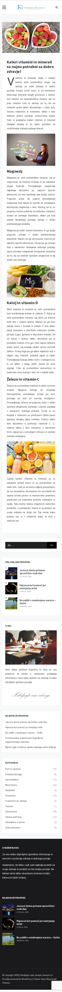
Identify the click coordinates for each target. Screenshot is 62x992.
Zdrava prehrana (13, 817)
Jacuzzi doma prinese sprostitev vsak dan (32, 572)
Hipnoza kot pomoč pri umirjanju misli (33, 587)
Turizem (9, 806)
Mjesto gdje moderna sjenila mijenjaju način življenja (30, 747)
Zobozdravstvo (12, 827)
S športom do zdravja (16, 801)
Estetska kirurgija (13, 774)
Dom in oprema (12, 769)
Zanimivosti (11, 811)
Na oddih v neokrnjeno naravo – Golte (38, 602)
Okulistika (10, 790)
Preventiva (10, 795)
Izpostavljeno (12, 779)
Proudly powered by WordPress (17, 979)
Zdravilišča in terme (15, 822)
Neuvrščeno (11, 785)
